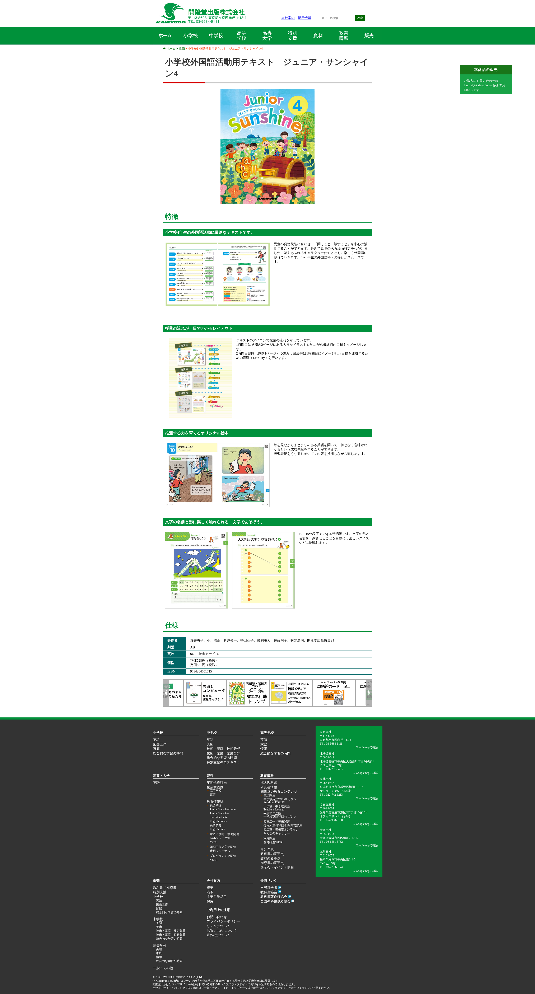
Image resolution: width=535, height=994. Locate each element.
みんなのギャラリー (277, 833)
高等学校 (267, 732)
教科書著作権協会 (273, 896)
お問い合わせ (217, 917)
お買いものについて (222, 930)
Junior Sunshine (219, 813)
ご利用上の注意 (218, 910)
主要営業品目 (217, 896)
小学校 (158, 732)
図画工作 (159, 744)
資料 (210, 775)
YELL (214, 859)
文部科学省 (268, 887)
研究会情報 (268, 787)
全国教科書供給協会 (275, 901)
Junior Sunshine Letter (223, 809)
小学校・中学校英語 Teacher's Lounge (277, 808)
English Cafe (217, 829)
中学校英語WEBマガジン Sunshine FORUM (280, 801)
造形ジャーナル (220, 850)
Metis (213, 841)
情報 (263, 748)
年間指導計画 (217, 782)
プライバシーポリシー (223, 921)
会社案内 (288, 18)
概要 (210, 887)
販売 (182, 48)
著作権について (218, 935)
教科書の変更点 (272, 854)
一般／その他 (163, 968)
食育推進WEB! (273, 842)
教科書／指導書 (164, 887)
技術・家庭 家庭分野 (223, 753)
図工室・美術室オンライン (281, 829)
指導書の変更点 (272, 863)
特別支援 (159, 892)
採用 (210, 901)
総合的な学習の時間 (168, 753)
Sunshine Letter (219, 817)
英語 (156, 739)
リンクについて (218, 926)
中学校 (212, 732)
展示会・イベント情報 (277, 867)
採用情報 (304, 18)
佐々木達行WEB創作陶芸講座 (283, 825)
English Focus (218, 821)
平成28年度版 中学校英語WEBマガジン (280, 815)
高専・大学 (161, 775)
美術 (210, 744)
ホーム (171, 48)
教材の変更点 (270, 858)
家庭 (156, 748)
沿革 (210, 892)
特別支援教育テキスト (223, 762)
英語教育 (216, 825)
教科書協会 (268, 892)
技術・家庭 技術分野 (223, 748)
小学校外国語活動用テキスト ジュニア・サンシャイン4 (225, 48)
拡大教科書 (268, 782)
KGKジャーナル (220, 838)
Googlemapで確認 (367, 747)
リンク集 (267, 849)
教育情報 (267, 775)
